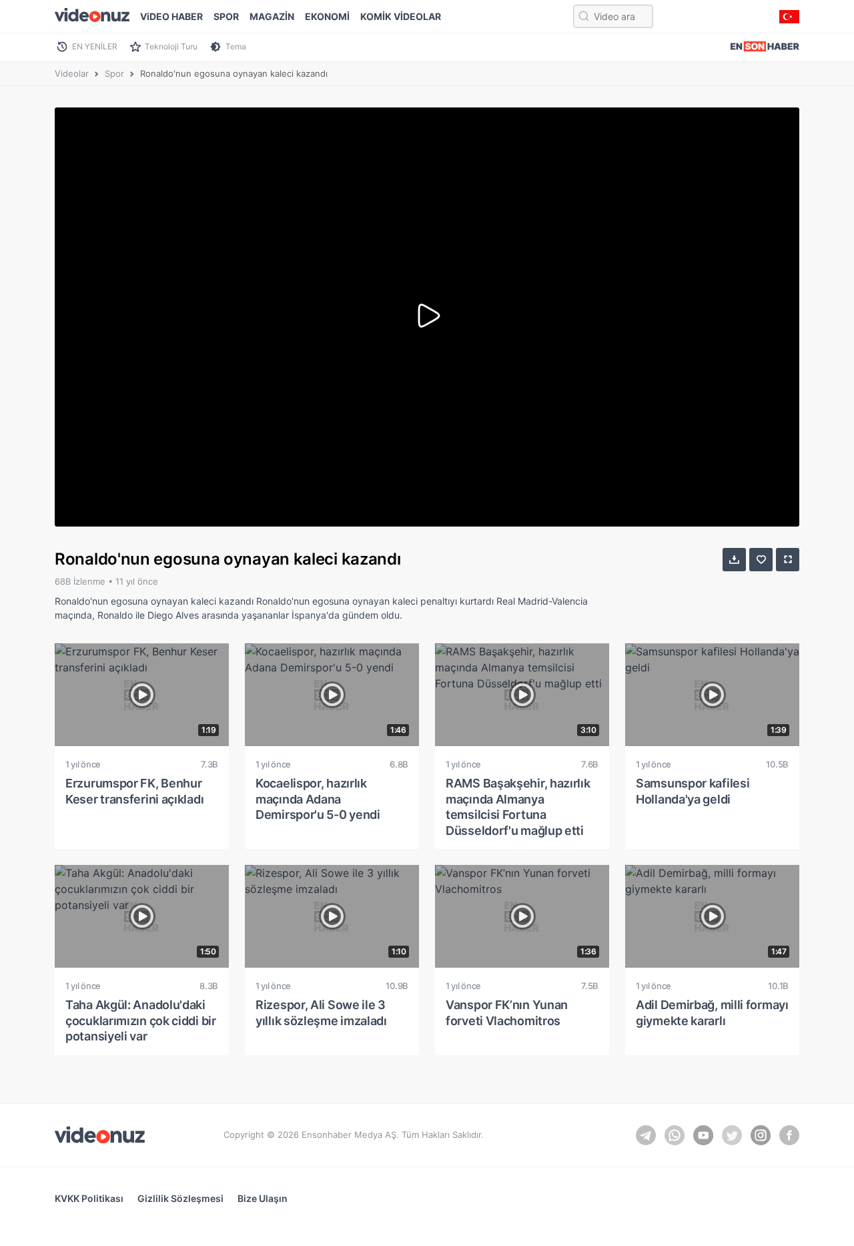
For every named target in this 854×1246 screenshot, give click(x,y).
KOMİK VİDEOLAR (400, 16)
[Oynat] (427, 317)
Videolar (72, 73)
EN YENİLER (94, 46)
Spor (114, 73)
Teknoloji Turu (171, 46)
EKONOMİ (327, 16)
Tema (236, 46)
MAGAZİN (272, 16)
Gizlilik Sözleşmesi (180, 1198)
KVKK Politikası (89, 1198)
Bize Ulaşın (263, 1198)
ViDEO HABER (171, 16)
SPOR (226, 16)
